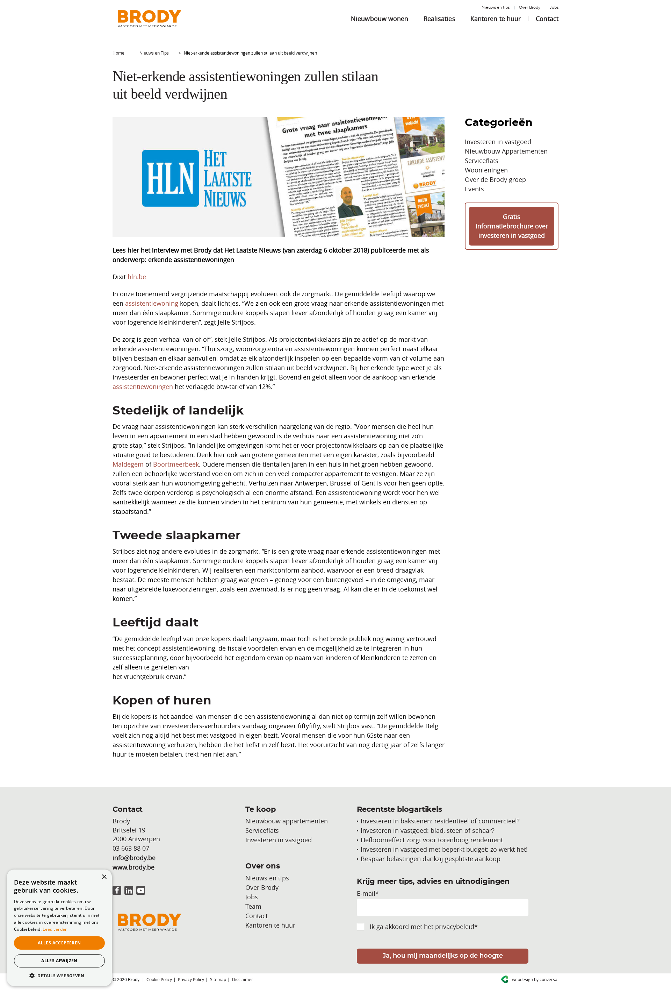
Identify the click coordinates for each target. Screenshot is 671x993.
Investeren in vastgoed (498, 141)
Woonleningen (486, 170)
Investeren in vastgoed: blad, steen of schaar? (428, 830)
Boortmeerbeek (176, 464)
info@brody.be (134, 857)
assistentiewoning (151, 303)
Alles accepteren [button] (59, 943)
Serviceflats (481, 160)
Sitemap (218, 979)
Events (474, 189)
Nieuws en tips (496, 7)
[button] (59, 975)
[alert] (59, 928)
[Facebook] (117, 890)
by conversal (535, 979)
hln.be (137, 276)
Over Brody (529, 7)
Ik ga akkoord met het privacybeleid (424, 926)
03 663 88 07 (131, 848)
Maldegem (128, 464)
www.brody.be (133, 867)
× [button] (104, 877)
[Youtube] (140, 890)
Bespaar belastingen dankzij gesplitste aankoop (430, 858)
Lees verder (55, 929)
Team (253, 906)
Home (118, 53)
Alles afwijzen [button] (59, 961)
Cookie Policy (159, 979)
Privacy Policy (191, 979)
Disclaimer (242, 979)
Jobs (554, 7)
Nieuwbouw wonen (380, 18)
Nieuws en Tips (154, 53)
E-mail (368, 893)
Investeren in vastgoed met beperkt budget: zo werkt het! (444, 849)
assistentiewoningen (143, 386)
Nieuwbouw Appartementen (506, 151)
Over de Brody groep (495, 179)
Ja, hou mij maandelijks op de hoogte (443, 956)
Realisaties (439, 18)
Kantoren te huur (495, 18)
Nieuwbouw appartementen (286, 821)
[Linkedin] (128, 890)
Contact (547, 18)
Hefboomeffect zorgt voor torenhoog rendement (432, 840)
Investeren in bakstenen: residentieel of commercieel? (440, 821)
